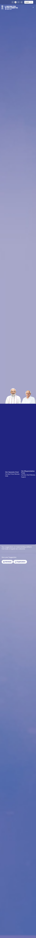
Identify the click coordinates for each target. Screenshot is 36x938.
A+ (18, 2)
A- (12, 2)
